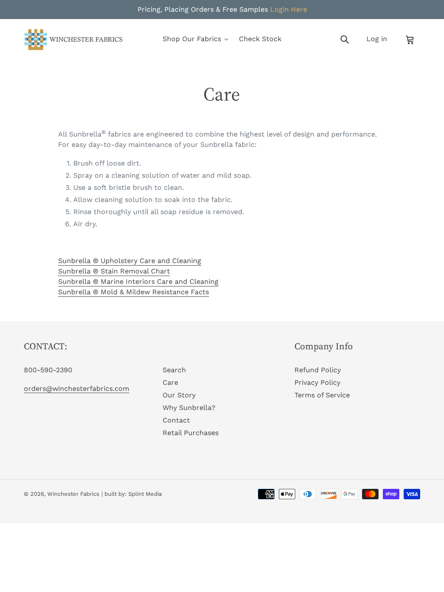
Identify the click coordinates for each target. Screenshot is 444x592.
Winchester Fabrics (73, 494)
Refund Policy (317, 370)
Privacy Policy (317, 382)
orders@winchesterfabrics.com (76, 388)
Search (174, 370)
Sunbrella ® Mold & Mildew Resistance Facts (133, 292)
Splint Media (145, 494)
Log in (379, 38)
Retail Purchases (191, 433)
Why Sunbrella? (189, 407)
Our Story (179, 395)
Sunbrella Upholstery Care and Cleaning (129, 261)
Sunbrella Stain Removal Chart (114, 271)
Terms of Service (322, 395)
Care (170, 382)
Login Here (288, 9)
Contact (176, 420)
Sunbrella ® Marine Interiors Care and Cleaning (138, 281)
